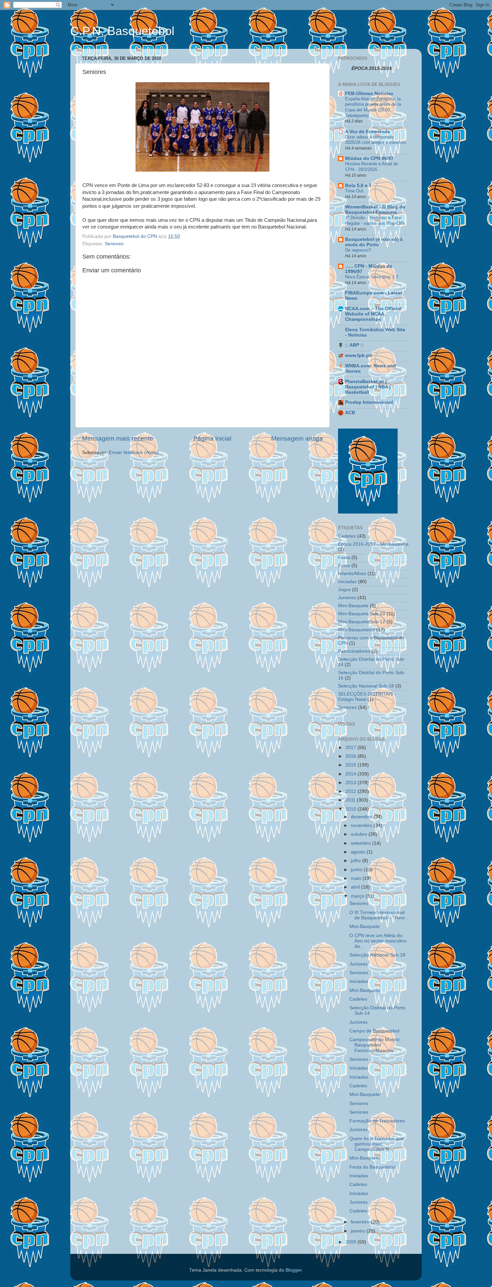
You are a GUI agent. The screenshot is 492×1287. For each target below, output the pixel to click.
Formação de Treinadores (377, 1120)
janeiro (358, 1230)
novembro (362, 825)
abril (356, 887)
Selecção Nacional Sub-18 (366, 685)
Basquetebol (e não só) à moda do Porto (374, 242)
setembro (361, 843)
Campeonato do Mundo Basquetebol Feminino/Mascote (374, 1045)
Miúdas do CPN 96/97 (369, 158)
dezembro (362, 816)
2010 (351, 809)
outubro (359, 834)
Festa (344, 557)
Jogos (344, 589)
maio (356, 878)
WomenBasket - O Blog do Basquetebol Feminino (375, 209)
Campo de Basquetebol (374, 1030)
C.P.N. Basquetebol (122, 31)
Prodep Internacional (369, 402)
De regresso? (358, 250)
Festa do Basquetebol (372, 1167)
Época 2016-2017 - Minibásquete (373, 544)
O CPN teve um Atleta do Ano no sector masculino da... (378, 941)
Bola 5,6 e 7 (358, 185)
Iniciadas (347, 581)
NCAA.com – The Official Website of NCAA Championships (373, 314)
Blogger (293, 1270)
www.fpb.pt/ (358, 355)
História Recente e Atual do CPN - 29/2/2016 (371, 166)
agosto (358, 851)
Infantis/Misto (352, 573)
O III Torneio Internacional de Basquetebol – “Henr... (379, 915)
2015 (351, 764)
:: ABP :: (354, 345)
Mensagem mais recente (117, 438)
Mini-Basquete (353, 605)
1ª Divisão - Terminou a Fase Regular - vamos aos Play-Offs (375, 220)
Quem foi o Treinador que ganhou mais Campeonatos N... (376, 1144)
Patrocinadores (354, 651)
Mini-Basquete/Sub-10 (361, 613)
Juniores (347, 597)
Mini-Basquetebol (356, 629)
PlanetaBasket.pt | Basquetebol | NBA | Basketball (368, 387)
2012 (351, 791)
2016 (351, 756)
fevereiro (361, 1221)
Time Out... (356, 190)
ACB (350, 412)
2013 (351, 782)
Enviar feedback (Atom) (134, 452)
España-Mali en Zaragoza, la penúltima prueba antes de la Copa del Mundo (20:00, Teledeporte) (373, 107)
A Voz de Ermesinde (367, 131)
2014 (351, 773)
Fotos (344, 565)
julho (356, 860)
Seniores (114, 243)
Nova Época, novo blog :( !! (371, 276)
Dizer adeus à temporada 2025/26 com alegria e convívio (375, 139)
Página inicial (212, 438)
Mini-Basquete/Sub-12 (361, 621)
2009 (351, 1242)
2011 (351, 800)
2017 (351, 747)
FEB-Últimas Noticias (369, 93)
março (358, 896)
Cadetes (347, 536)
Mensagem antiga (297, 438)
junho (357, 869)
